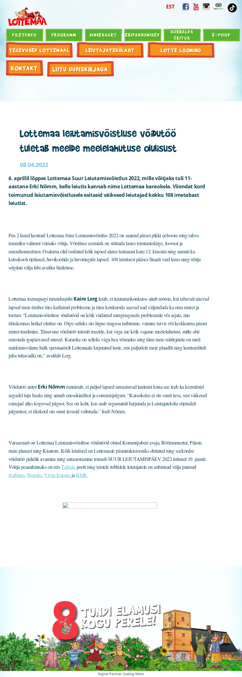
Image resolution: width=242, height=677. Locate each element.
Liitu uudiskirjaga (80, 69)
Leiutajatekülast (110, 50)
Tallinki (68, 466)
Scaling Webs (133, 673)
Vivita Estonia (57, 475)
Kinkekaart (103, 34)
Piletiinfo (24, 34)
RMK (81, 475)
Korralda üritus (182, 34)
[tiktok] (232, 8)
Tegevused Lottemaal (39, 50)
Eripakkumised (142, 34)
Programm (64, 34)
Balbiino (17, 475)
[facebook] (185, 6)
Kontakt (24, 68)
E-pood (221, 34)
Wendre (34, 475)
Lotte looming (181, 50)
